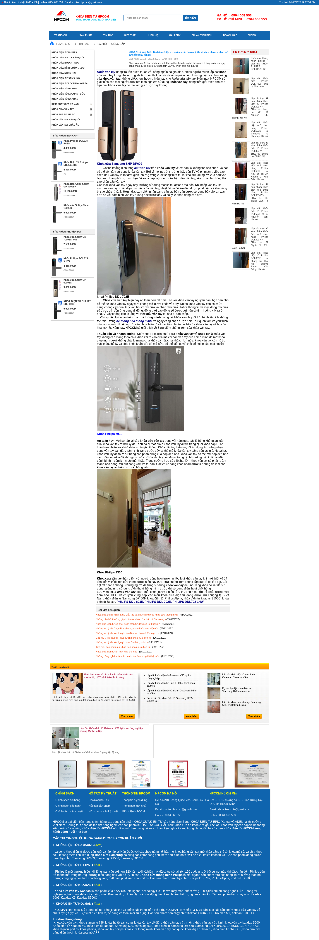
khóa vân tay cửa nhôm (178, 922)
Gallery (175, 35)
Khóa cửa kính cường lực (68, 68)
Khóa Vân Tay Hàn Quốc (66, 119)
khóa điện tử (162, 925)
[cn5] (141, 774)
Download (230, 35)
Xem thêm (127, 716)
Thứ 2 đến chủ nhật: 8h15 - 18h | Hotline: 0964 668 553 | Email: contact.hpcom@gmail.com (53, 2)
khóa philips (88, 929)
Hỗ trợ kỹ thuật (102, 793)
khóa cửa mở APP (87, 932)
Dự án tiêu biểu (202, 35)
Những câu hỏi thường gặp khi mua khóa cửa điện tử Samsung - (138, 619)
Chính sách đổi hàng (67, 799)
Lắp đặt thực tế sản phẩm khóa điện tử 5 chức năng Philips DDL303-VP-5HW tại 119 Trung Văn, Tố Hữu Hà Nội (250, 194)
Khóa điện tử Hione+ (64, 88)
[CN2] (177, 774)
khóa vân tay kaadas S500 (242, 922)
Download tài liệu (99, 799)
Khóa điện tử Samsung (66, 78)
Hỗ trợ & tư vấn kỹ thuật (103, 811)
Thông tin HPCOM (136, 793)
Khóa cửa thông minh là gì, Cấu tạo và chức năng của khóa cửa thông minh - (144, 614)
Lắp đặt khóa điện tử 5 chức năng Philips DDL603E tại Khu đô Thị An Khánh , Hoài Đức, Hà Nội (259, 171)
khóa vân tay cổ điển (147, 922)
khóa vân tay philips (110, 929)
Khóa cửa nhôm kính (64, 73)
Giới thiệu (130, 35)
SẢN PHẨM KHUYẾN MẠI (67, 231)
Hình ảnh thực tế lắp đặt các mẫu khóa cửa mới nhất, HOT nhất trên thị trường (108, 676)
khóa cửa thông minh (139, 929)
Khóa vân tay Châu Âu (65, 125)
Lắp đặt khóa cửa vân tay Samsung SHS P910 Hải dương (241, 703)
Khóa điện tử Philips (64, 52)
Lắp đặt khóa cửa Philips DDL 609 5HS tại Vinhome (259, 82)
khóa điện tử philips (66, 929)
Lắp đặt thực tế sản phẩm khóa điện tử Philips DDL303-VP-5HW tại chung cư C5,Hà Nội (259, 149)
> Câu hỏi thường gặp (108, 44)
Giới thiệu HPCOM (133, 811)
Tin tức (108, 35)
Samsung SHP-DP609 (210, 925)
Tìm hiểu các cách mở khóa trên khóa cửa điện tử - (130, 647)
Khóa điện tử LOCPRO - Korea (70, 83)
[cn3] (67, 774)
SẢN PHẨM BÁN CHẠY (66, 135)
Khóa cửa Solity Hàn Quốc (68, 57)
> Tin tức (81, 44)
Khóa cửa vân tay (63, 109)
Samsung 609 (124, 925)
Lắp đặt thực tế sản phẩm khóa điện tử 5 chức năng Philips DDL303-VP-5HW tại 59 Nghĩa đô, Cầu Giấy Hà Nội (250, 238)
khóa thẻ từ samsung (119, 922)
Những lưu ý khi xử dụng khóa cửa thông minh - (129, 642)
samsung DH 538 (182, 925)
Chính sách (64, 793)
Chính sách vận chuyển (69, 811)
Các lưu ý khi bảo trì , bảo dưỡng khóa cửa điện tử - (131, 637)
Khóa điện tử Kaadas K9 (69, 925)
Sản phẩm (85, 35)
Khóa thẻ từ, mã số (63, 114)
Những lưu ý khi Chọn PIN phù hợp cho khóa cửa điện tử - (134, 628)
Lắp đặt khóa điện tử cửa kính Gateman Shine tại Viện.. (238, 676)
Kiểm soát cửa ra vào (65, 104)
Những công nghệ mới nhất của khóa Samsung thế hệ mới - (135, 656)
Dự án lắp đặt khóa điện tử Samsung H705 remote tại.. (237, 690)
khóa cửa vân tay (184, 78)
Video (252, 35)
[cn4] (104, 774)
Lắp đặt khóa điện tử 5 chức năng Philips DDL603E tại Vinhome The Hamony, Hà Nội (259, 129)
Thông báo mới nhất (134, 805)
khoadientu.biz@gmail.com (234, 809)
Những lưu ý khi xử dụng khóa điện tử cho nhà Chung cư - (134, 633)
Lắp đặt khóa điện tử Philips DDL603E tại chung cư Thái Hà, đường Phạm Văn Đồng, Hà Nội (259, 261)
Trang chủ (61, 35)
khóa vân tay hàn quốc (169, 929)
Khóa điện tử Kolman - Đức (68, 94)
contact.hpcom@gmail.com (180, 809)
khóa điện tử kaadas (100, 925)
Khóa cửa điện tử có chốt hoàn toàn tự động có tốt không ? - (135, 624)
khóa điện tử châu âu (226, 929)
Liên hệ (153, 35)
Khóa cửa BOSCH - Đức (66, 62)
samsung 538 (143, 925)
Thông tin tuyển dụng (134, 799)
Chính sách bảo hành (68, 805)
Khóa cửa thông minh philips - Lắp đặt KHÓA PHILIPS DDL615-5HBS (259, 64)
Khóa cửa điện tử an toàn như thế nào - (124, 651)
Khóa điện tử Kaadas (65, 99)
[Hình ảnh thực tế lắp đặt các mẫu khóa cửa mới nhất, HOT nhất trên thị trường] (67, 683)
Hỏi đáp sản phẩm (100, 805)
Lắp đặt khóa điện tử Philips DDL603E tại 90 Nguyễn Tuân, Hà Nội (259, 214)
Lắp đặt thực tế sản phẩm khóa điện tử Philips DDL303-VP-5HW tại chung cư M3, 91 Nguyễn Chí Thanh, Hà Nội (250, 108)
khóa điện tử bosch (197, 929)
